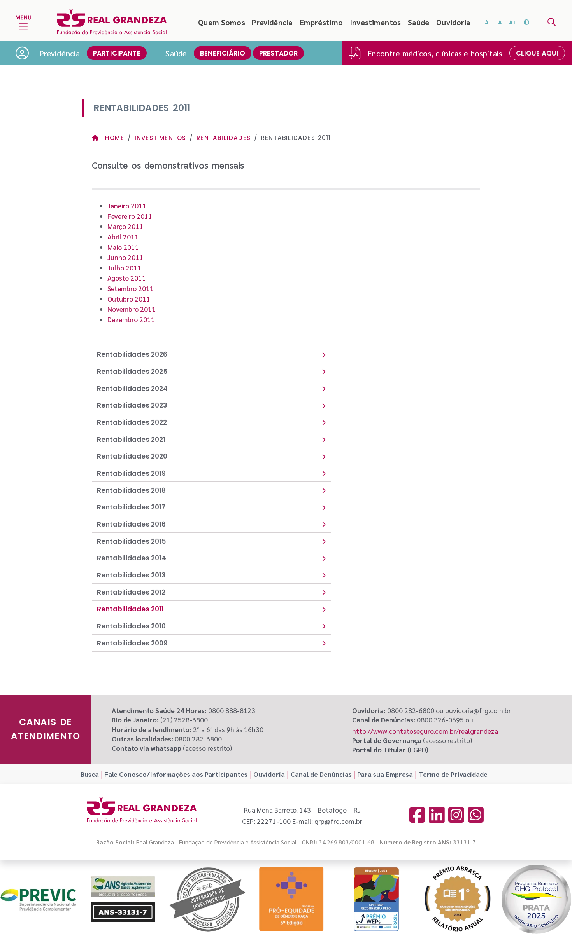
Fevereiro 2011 (129, 215)
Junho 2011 (125, 257)
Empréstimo (321, 22)
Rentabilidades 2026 (132, 354)
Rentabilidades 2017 (131, 507)
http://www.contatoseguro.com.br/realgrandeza (425, 730)
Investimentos (375, 22)
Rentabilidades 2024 (132, 388)
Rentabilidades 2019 (131, 473)
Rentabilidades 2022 (132, 422)
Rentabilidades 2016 (131, 524)
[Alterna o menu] (23, 22)
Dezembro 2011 (131, 319)
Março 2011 (125, 226)
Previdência (272, 22)
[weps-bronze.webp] (376, 899)
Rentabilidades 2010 (131, 626)
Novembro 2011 (131, 308)
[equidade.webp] (291, 899)
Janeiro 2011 (126, 205)
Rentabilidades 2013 (131, 575)
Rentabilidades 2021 (131, 439)
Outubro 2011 (128, 298)
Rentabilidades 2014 (131, 558)
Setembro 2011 (130, 288)
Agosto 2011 (126, 277)
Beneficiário (222, 53)
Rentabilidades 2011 (130, 609)
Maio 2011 (123, 246)
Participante (116, 53)
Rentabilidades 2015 (131, 541)
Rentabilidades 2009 (132, 643)
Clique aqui (537, 53)
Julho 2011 (124, 267)
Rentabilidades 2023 (132, 405)
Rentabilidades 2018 (131, 490)
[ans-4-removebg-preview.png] (122, 899)
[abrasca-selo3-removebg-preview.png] (457, 899)
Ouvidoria (453, 22)
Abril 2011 (123, 236)
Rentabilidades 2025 (132, 371)
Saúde (419, 22)
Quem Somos (221, 22)
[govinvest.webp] (207, 899)
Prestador (278, 53)
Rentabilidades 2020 (132, 456)
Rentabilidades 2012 (131, 592)
